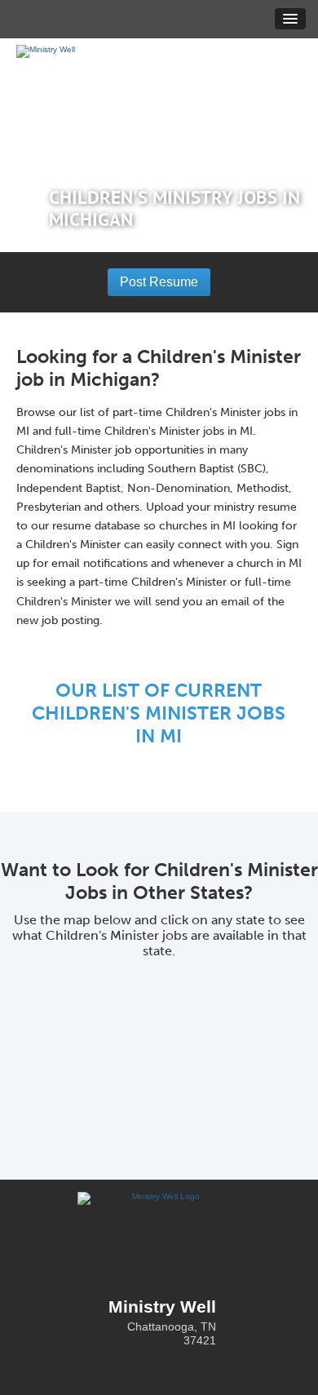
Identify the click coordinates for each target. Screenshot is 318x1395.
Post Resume (159, 282)
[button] (290, 18)
